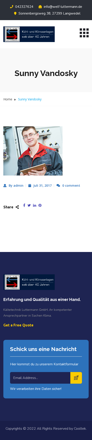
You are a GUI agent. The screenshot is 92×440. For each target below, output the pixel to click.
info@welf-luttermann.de (62, 6)
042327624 (23, 6)
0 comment (71, 185)
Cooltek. (80, 428)
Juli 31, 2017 (42, 185)
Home (7, 99)
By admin (16, 185)
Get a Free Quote (18, 325)
